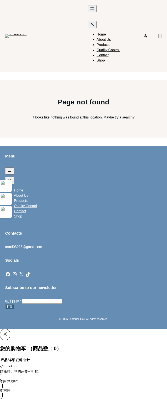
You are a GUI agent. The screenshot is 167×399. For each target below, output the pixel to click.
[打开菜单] (92, 8)
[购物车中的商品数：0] (160, 36)
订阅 (10, 306)
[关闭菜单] (92, 24)
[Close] (5, 334)
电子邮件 (13, 301)
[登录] (145, 36)
